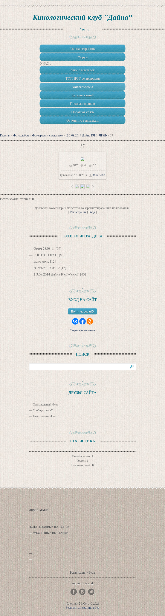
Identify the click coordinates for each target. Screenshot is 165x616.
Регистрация (78, 212)
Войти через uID (82, 311)
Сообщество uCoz (44, 410)
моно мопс (41, 261)
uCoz (96, 607)
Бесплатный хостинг (79, 607)
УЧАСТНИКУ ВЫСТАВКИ (50, 533)
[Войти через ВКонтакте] (75, 321)
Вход (92, 212)
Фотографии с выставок (47, 135)
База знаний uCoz (44, 416)
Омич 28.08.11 (44, 248)
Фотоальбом (21, 135)
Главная (5, 135)
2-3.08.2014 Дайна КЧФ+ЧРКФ (86, 135)
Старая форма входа (82, 330)
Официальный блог (45, 404)
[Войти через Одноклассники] (90, 321)
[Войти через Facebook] (82, 321)
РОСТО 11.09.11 (46, 254)
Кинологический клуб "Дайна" (82, 17)
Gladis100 (99, 175)
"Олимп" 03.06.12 (47, 267)
